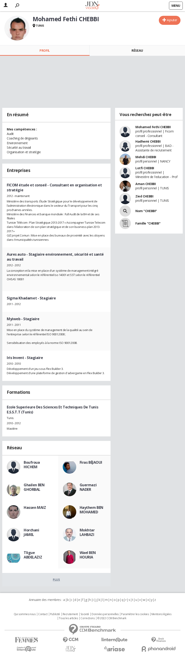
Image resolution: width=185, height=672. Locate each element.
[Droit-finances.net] (158, 640)
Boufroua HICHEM (32, 464)
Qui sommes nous (25, 614)
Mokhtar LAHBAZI (87, 532)
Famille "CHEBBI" (147, 223)
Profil (44, 50)
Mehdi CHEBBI (145, 157)
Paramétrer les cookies (135, 614)
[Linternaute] (114, 640)
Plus (56, 579)
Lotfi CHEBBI (144, 168)
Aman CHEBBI (145, 184)
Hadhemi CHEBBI (147, 141)
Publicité (55, 614)
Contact (42, 614)
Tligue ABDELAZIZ (33, 555)
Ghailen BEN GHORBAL (34, 487)
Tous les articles (68, 618)
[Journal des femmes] (27, 640)
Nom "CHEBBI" (146, 211)
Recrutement (70, 614)
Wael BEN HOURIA (88, 555)
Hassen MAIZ (35, 507)
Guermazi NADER (88, 487)
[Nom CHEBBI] (125, 211)
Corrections (88, 618)
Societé (85, 614)
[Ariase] (114, 648)
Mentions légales (161, 614)
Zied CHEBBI (144, 196)
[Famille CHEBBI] (125, 223)
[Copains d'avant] (27, 649)
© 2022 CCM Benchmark (111, 618)
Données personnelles (105, 614)
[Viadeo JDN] (70, 649)
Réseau (137, 50)
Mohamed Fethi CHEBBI (153, 127)
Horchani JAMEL (31, 532)
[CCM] (70, 640)
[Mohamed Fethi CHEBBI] (17, 28)
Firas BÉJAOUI (91, 462)
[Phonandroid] (158, 649)
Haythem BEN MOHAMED (91, 509)
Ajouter (172, 20)
